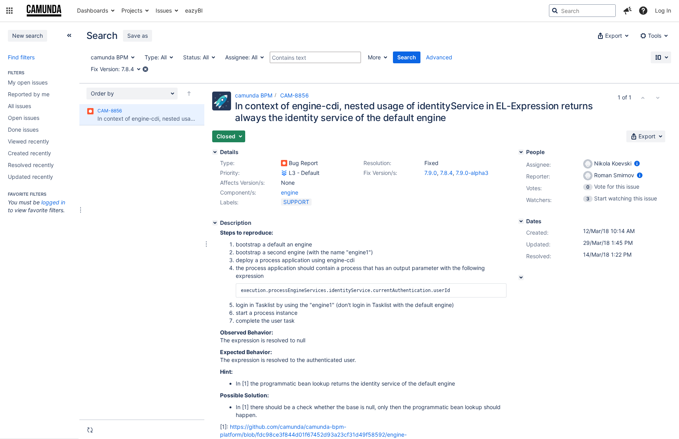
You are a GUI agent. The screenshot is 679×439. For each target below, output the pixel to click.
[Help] (643, 10)
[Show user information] (637, 163)
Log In (663, 10)
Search (406, 57)
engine (289, 192)
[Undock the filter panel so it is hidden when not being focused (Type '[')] (69, 35)
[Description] (215, 223)
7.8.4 (446, 172)
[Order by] (189, 93)
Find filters (21, 57)
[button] (9, 10)
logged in (53, 202)
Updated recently (30, 176)
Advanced (439, 57)
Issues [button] (164, 10)
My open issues (28, 82)
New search (27, 35)
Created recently (29, 153)
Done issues (23, 129)
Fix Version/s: (380, 172)
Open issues (23, 117)
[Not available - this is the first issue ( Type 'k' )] (642, 97)
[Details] (215, 152)
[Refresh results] (90, 430)
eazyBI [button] (194, 10)
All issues (19, 106)
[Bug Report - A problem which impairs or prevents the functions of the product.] (284, 163)
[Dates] (521, 221)
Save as (137, 35)
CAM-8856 (294, 95)
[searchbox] (582, 10)
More (374, 57)
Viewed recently (28, 141)
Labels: (229, 202)
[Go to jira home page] (44, 10)
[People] (521, 152)
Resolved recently (31, 165)
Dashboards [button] (92, 10)
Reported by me (29, 94)
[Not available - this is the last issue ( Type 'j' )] (657, 97)
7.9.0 (430, 172)
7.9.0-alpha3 (472, 172)
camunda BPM (253, 95)
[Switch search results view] (661, 57)
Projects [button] (131, 10)
